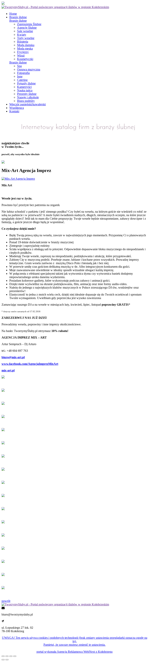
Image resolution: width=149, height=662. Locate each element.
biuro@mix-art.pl (13, 357)
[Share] (7, 656)
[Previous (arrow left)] (3, 659)
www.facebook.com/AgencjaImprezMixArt (30, 363)
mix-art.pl (8, 370)
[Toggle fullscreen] (10, 656)
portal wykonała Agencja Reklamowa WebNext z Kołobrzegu (74, 651)
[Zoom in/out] (14, 656)
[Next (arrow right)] (7, 659)
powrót (6, 601)
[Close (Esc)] (3, 656)
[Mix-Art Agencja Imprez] (18, 178)
